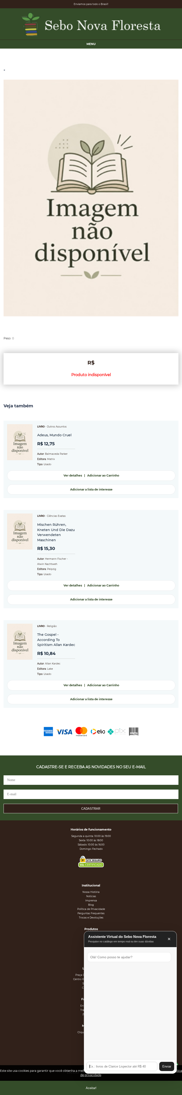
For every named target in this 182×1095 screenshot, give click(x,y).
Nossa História (91, 892)
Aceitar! (91, 1088)
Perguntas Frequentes (91, 913)
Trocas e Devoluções (91, 917)
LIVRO (41, 426)
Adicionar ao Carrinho (103, 475)
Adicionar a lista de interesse (91, 489)
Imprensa (91, 900)
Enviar (166, 1066)
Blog (91, 904)
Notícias (91, 896)
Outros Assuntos (57, 426)
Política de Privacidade (91, 909)
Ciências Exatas (56, 516)
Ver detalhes (73, 475)
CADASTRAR (90, 808)
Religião (52, 626)
